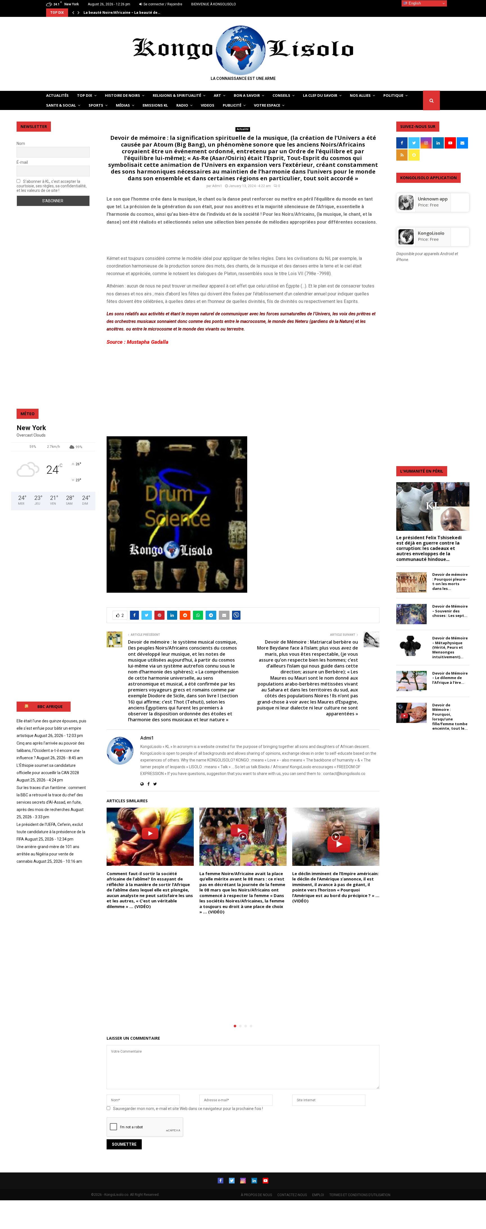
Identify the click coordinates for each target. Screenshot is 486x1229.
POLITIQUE (393, 95)
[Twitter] (232, 1180)
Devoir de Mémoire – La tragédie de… (117, 12)
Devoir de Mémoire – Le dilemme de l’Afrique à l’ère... (450, 678)
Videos (207, 105)
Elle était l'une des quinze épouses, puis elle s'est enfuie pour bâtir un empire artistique (51, 728)
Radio (182, 105)
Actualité (243, 129)
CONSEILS (281, 95)
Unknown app (433, 199)
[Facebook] (220, 1180)
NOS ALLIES (360, 95)
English (414, 3)
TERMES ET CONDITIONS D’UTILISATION (359, 1195)
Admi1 (217, 186)
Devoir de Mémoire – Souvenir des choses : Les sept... (450, 611)
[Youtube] (265, 1180)
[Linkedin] (254, 1180)
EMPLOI (318, 1195)
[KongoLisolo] (406, 243)
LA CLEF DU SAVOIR (320, 95)
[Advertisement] (172, 239)
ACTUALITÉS (57, 95)
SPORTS (96, 105)
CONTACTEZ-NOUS (292, 1195)
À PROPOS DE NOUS (256, 1195)
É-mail (22, 162)
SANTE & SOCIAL (61, 105)
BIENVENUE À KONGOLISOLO (213, 4)
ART (217, 95)
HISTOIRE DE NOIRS (122, 95)
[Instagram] (243, 1180)
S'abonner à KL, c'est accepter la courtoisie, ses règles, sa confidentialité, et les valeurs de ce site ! (52, 186)
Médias (123, 105)
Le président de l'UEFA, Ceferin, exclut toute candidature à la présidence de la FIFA (51, 831)
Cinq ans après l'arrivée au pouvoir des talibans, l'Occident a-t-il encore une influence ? (50, 750)
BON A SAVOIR (247, 95)
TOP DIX (84, 95)
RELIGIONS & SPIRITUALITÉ (177, 95)
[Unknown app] (406, 208)
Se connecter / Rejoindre (162, 4)
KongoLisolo (431, 233)
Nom (21, 143)
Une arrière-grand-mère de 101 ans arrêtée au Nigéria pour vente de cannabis (48, 854)
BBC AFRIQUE (50, 706)
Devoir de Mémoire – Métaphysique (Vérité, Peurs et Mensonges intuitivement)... (450, 647)
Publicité (232, 105)
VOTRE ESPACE (267, 105)
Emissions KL (155, 105)
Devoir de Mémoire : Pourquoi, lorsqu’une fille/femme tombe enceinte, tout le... (450, 716)
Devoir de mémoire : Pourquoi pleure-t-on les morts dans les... (450, 581)
